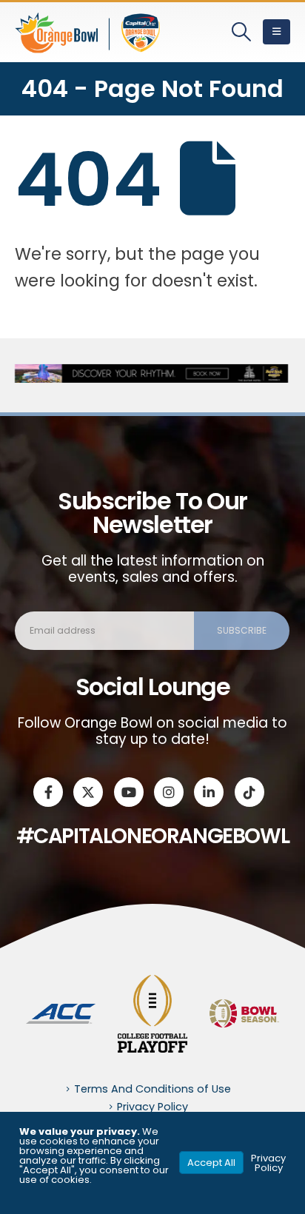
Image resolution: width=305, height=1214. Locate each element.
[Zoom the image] (60, 1012)
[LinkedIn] (209, 792)
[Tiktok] (249, 792)
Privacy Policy (152, 1106)
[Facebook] (48, 792)
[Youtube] (129, 792)
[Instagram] (169, 792)
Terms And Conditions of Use (152, 1088)
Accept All (211, 1163)
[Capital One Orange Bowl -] (89, 32)
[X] (88, 792)
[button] (241, 31)
